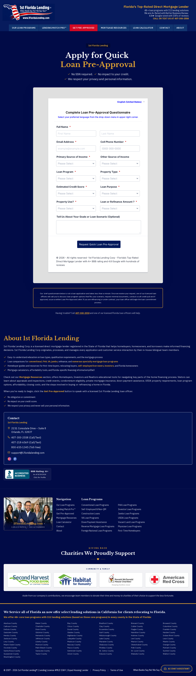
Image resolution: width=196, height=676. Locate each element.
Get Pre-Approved (83, 27)
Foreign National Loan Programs (96, 530)
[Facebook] (15, 459)
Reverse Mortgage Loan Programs (97, 526)
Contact (165, 27)
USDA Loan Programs (128, 517)
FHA (45, 361)
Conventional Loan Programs (95, 505)
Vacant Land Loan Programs (131, 522)
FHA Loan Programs (127, 505)
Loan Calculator (143, 27)
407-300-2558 (82, 313)
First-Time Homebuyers (129, 530)
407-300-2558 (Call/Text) (26, 437)
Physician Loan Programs (130, 526)
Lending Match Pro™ (54, 27)
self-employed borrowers (91, 365)
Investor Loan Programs (129, 509)
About (180, 27)
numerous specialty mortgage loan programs (95, 361)
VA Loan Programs (90, 517)
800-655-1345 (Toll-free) (26, 447)
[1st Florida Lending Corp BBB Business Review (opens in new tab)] (27, 474)
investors (109, 365)
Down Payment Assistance (94, 522)
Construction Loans (90, 513)
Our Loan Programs (24, 27)
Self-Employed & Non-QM (93, 509)
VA (49, 361)
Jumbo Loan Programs (128, 513)
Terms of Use (116, 670)
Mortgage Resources (114, 27)
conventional (35, 361)
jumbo (54, 361)
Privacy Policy (99, 670)
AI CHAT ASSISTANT (179, 668)
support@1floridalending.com (27, 452)
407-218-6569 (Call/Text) (26, 442)
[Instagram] (9, 459)
